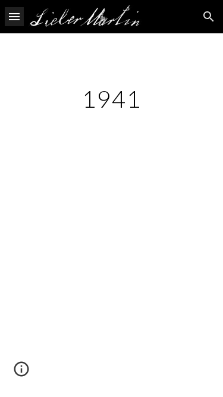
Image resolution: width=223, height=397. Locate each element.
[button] (14, 16)
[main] (111, 99)
